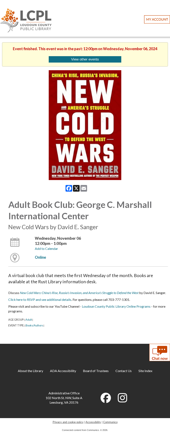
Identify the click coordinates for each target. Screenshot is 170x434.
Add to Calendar (46, 248)
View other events (85, 59)
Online (40, 257)
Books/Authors (34, 325)
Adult (29, 319)
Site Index (145, 371)
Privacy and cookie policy (68, 422)
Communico (110, 422)
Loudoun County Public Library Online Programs (116, 306)
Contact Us (123, 371)
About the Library (30, 371)
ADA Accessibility (63, 371)
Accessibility (93, 422)
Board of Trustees (96, 371)
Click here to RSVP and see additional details (39, 299)
